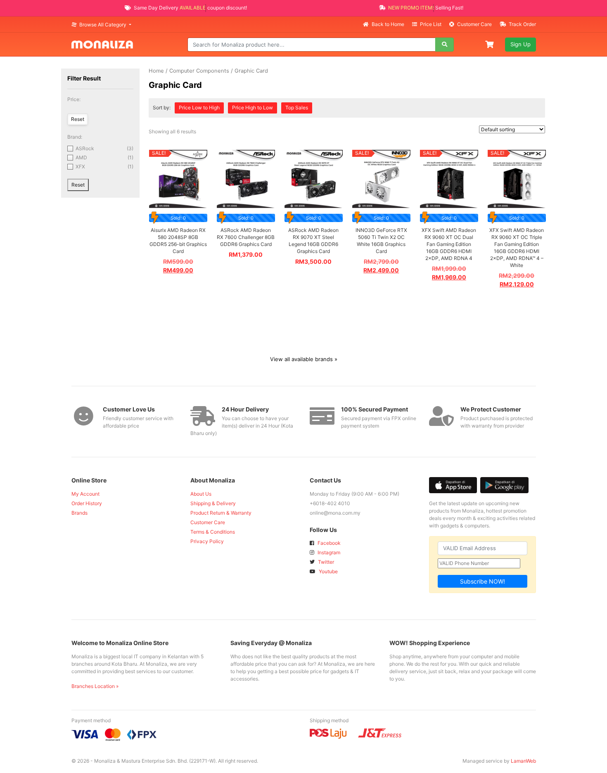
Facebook (328, 543)
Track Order (521, 24)
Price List (431, 24)
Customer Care (474, 24)
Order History (86, 503)
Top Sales (296, 107)
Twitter (325, 562)
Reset (78, 185)
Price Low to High (199, 107)
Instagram (328, 552)
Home (156, 71)
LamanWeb (523, 761)
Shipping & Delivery (213, 503)
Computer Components (199, 71)
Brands (79, 513)
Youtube (328, 571)
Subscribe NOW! (482, 581)
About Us (200, 494)
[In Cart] (490, 43)
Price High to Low (252, 107)
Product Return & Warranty (220, 513)
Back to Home (387, 24)
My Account (85, 494)
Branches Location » (95, 686)
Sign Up (520, 44)
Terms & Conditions (212, 532)
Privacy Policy (207, 541)
